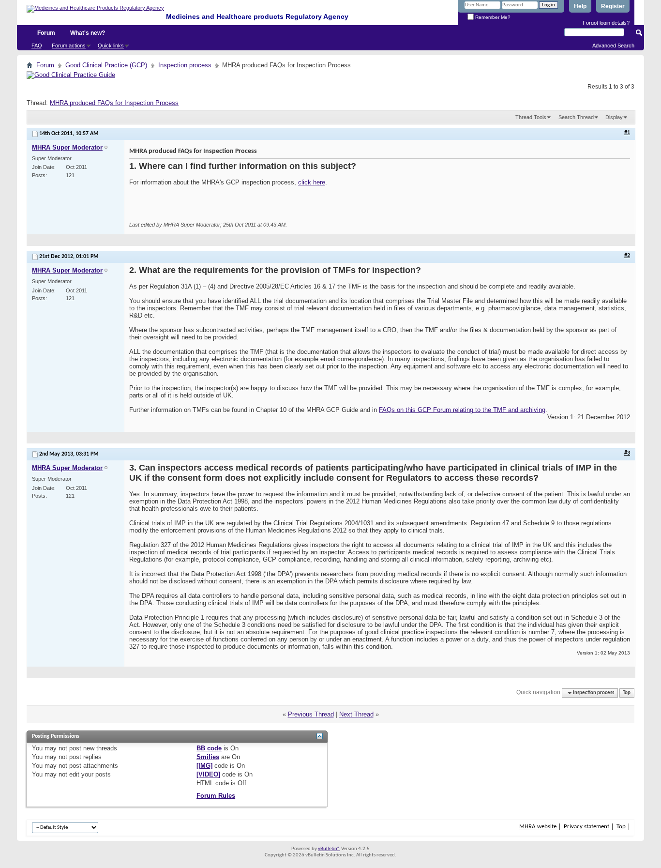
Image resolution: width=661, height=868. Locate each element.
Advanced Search (613, 45)
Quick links (111, 45)
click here (311, 182)
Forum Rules (215, 795)
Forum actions (69, 45)
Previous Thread (311, 714)
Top (627, 693)
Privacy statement (586, 826)
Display (614, 117)
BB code (209, 748)
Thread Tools (530, 117)
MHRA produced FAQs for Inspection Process (114, 103)
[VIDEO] (208, 774)
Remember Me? (492, 17)
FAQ (36, 45)
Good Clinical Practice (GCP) (106, 65)
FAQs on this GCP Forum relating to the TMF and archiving (462, 409)
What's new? (87, 33)
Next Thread (356, 714)
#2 (627, 256)
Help (580, 6)
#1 (627, 133)
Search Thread (576, 117)
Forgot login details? (606, 23)
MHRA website (537, 826)
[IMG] (204, 765)
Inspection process (184, 65)
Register (613, 6)
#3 (627, 453)
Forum (46, 33)
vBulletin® (329, 849)
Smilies (207, 757)
